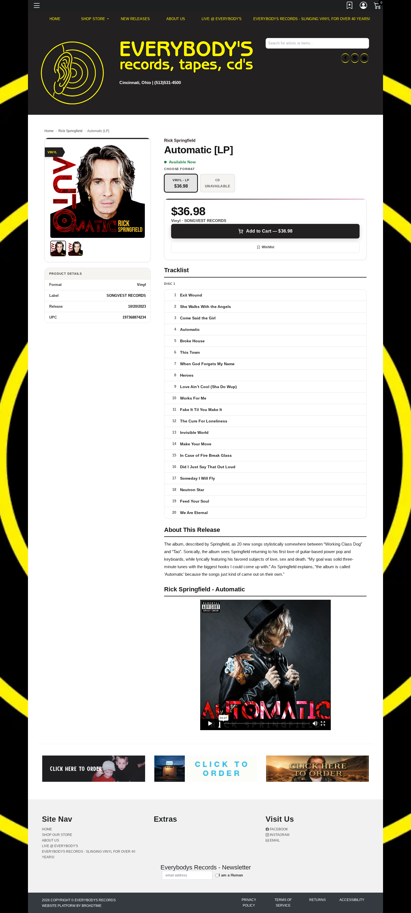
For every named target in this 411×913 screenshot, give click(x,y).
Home (49, 131)
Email (274, 840)
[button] (95, 19)
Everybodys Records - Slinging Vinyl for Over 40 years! (311, 19)
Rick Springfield (70, 131)
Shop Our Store (57, 835)
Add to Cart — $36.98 (269, 231)
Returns (317, 900)
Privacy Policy (249, 902)
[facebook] (345, 58)
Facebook (278, 829)
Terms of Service (283, 902)
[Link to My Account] (364, 6)
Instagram (279, 835)
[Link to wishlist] (350, 6)
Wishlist (268, 247)
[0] (377, 6)
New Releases (135, 19)
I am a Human (231, 875)
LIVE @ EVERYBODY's (222, 19)
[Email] (364, 58)
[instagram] (355, 58)
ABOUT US (175, 19)
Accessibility (351, 900)
